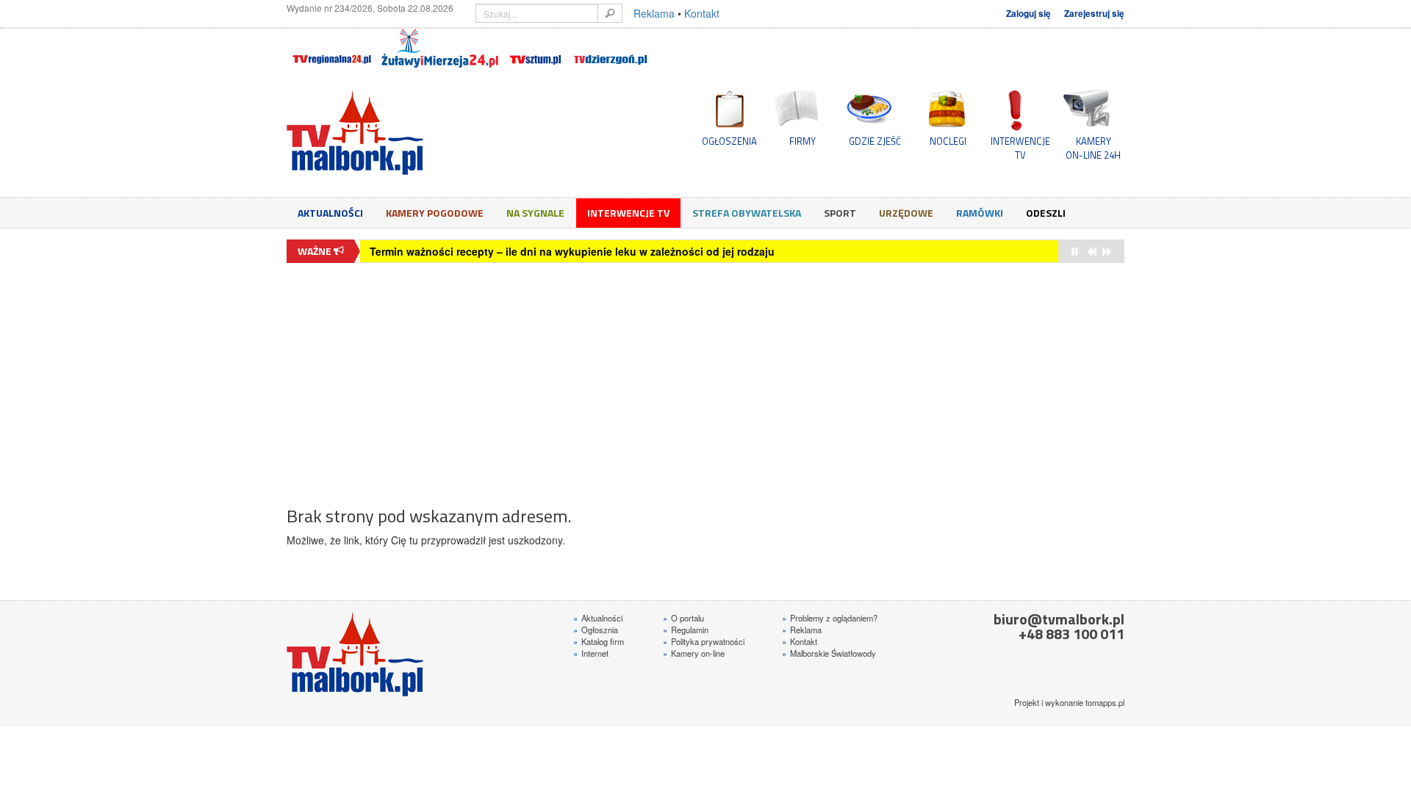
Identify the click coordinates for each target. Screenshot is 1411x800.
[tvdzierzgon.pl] (610, 48)
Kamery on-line (694, 653)
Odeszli (1046, 212)
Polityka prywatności (703, 641)
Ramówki (979, 212)
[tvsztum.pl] (536, 48)
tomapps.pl (1104, 702)
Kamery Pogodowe (435, 212)
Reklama (654, 13)
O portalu (683, 618)
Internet (590, 653)
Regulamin (685, 629)
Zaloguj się (1028, 13)
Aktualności (330, 212)
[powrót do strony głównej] (419, 132)
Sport (840, 212)
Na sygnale (535, 212)
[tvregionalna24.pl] (331, 48)
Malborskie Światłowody (829, 653)
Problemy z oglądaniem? (829, 618)
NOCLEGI (948, 141)
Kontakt (701, 13)
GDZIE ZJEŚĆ (875, 141)
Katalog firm (598, 641)
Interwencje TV (628, 212)
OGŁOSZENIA (729, 141)
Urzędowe (906, 212)
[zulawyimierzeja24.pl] (439, 48)
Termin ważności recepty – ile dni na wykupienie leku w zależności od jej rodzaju (572, 251)
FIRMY (802, 141)
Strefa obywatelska (746, 212)
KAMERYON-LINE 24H (1093, 148)
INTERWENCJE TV (1020, 148)
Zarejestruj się (1094, 13)
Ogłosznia (595, 629)
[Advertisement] (705, 377)
